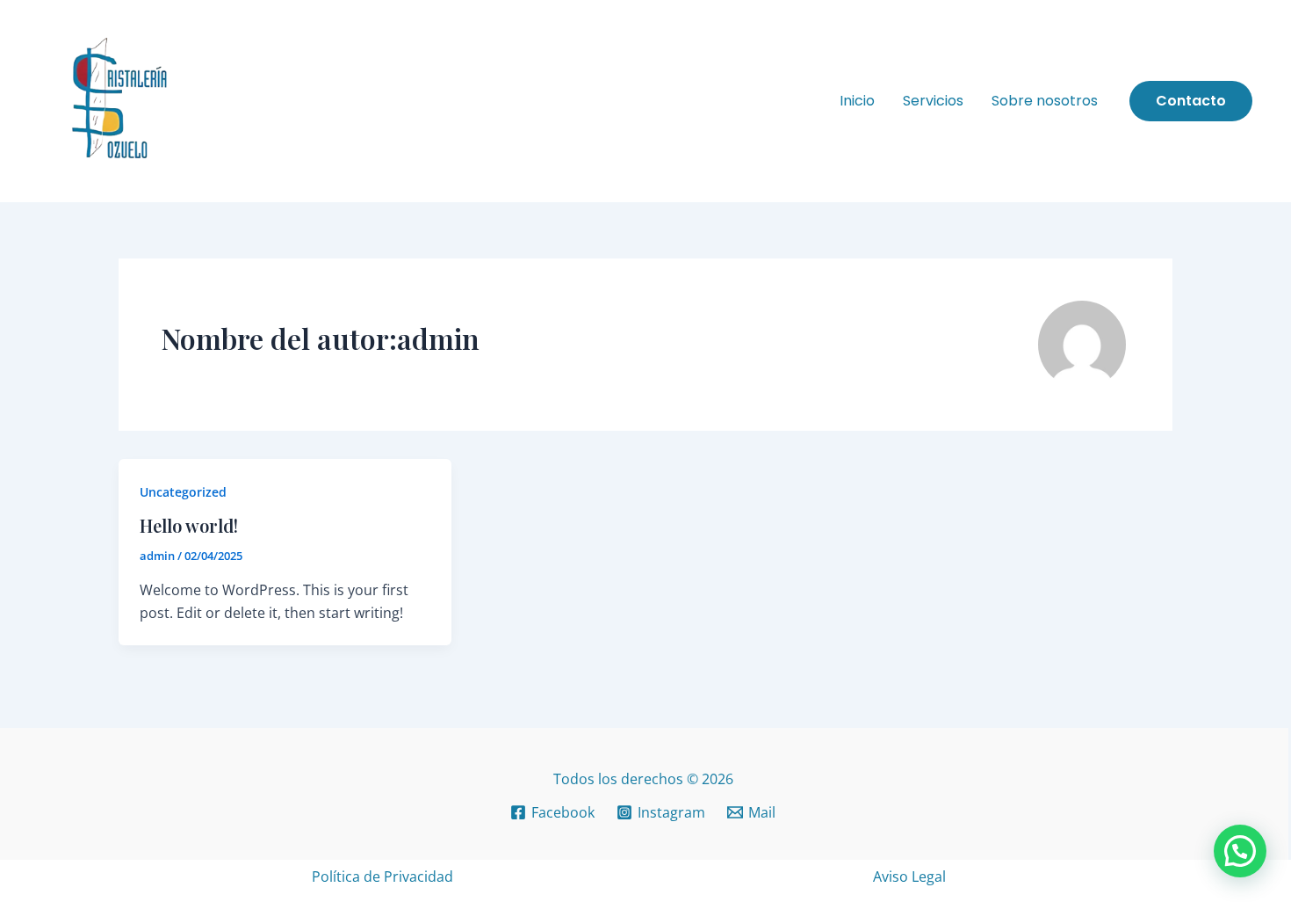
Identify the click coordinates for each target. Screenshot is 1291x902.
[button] (1190, 101)
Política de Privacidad (382, 876)
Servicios (933, 101)
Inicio (857, 101)
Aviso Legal (909, 876)
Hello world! (189, 525)
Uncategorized (183, 492)
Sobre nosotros (1045, 101)
